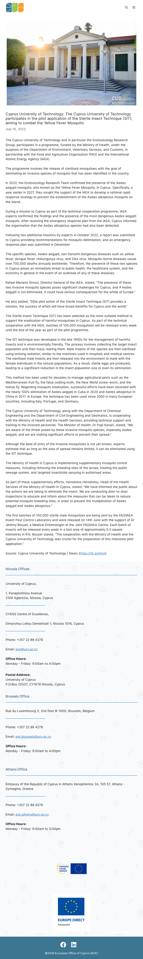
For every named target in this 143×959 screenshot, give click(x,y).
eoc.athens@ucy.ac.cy (32, 814)
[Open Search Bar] (126, 7)
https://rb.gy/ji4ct (92, 553)
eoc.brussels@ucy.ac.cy (33, 736)
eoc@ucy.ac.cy (26, 649)
